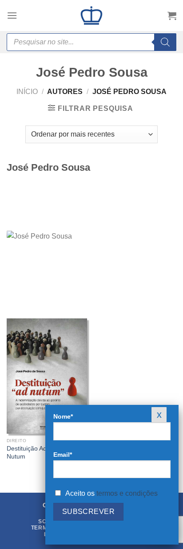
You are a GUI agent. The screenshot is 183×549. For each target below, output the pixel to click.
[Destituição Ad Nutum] (47, 376)
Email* (62, 454)
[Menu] (12, 15)
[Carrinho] (171, 15)
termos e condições (127, 493)
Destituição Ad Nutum (27, 452)
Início (27, 91)
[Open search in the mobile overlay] (91, 42)
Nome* (63, 416)
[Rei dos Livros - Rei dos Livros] (91, 15)
